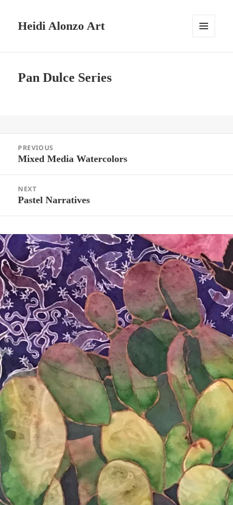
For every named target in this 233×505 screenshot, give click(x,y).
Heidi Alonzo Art (61, 26)
